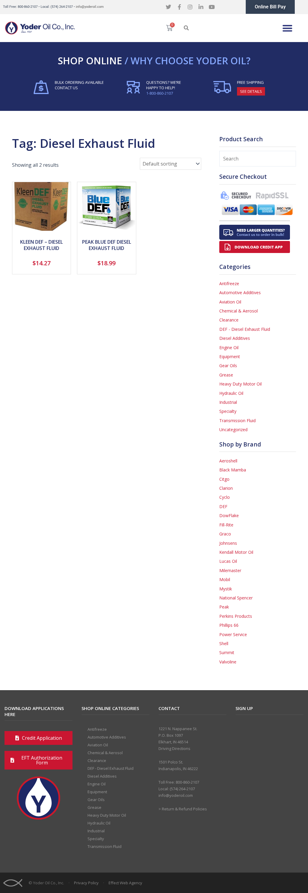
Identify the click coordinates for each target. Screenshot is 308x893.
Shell (223, 643)
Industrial (228, 402)
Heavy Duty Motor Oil (240, 384)
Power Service (233, 634)
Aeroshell (228, 461)
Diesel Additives (234, 338)
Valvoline (227, 662)
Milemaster (230, 570)
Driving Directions (174, 748)
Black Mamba (232, 470)
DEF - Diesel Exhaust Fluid (244, 329)
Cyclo (224, 497)
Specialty (227, 411)
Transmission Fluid (237, 420)
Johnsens (228, 543)
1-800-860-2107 (159, 93)
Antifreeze (229, 283)
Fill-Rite (226, 525)
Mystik (225, 589)
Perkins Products (235, 616)
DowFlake (229, 515)
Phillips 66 (229, 625)
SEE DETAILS (251, 91)
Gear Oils (228, 365)
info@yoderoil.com (90, 7)
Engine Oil (229, 347)
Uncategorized (233, 429)
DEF (223, 506)
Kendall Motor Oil (236, 552)
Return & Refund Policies (184, 809)
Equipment (229, 356)
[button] (186, 27)
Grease (226, 375)
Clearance (229, 320)
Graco (225, 534)
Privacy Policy (86, 882)
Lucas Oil (228, 561)
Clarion (226, 488)
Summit (226, 652)
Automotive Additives (240, 292)
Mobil (224, 579)
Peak (224, 607)
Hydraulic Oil (231, 393)
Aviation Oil (230, 302)
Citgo (224, 479)
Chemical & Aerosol (238, 311)
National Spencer (236, 598)
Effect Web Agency (125, 882)
